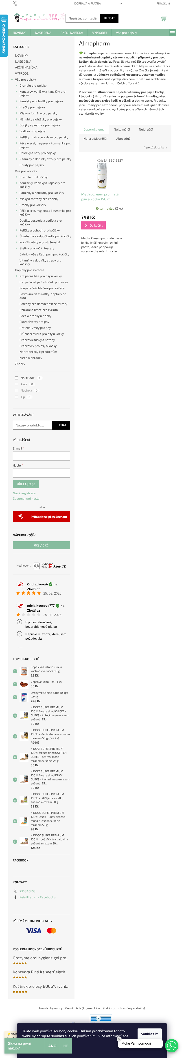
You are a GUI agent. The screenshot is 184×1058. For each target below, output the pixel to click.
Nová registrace (24, 493)
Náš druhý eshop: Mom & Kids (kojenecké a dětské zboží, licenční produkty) (92, 1008)
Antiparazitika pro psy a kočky (41, 276)
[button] (171, 1045)
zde (125, 1036)
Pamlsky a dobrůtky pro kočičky (42, 193)
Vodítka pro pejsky (33, 131)
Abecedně (123, 138)
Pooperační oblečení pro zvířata (42, 288)
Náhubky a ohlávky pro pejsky (41, 119)
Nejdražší (146, 129)
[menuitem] (19, 32)
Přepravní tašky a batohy (37, 340)
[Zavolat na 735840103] (19, 3)
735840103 (27, 891)
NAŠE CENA (23, 61)
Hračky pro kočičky (33, 205)
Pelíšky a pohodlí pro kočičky (40, 230)
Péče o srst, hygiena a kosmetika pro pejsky (45, 145)
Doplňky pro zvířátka (29, 270)
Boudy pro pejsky (32, 165)
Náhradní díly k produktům (38, 351)
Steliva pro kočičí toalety (37, 248)
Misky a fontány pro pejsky (38, 113)
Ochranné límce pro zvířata (39, 310)
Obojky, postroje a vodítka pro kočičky (41, 222)
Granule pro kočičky (34, 177)
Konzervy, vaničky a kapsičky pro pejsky (43, 93)
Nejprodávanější (95, 138)
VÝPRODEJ (22, 73)
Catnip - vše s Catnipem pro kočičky (44, 254)
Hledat (109, 18)
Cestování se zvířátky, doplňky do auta (43, 296)
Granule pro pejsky (33, 85)
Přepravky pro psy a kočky (38, 346)
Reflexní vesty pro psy (35, 328)
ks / (41, 545)
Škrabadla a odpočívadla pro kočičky (45, 236)
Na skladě (30, 378)
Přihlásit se (25, 484)
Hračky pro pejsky (32, 107)
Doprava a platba (87, 3)
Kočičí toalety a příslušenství (40, 242)
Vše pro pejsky (25, 79)
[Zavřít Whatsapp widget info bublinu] (119, 1039)
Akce (27, 384)
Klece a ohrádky (31, 358)
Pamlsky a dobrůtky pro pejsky (41, 101)
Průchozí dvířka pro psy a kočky (42, 334)
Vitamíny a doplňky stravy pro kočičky (40, 262)
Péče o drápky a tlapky (35, 316)
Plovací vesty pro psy (34, 321)
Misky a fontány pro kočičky (39, 199)
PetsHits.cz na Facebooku (38, 897)
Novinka (29, 390)
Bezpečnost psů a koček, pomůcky (44, 282)
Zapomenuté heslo (26, 498)
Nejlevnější (122, 129)
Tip (25, 397)
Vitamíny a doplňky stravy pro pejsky (45, 159)
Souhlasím (149, 1034)
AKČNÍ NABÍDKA (26, 67)
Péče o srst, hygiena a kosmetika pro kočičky (45, 212)
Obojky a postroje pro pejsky (40, 125)
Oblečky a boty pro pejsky (38, 153)
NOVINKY (21, 55)
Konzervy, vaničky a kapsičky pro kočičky (43, 184)
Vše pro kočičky (26, 171)
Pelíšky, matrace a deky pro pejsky (44, 137)
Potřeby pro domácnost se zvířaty (43, 304)
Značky (20, 364)
